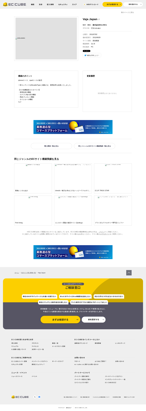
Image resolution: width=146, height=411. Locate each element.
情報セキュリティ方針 (129, 397)
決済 (40, 4)
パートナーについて (82, 372)
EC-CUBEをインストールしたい (87, 339)
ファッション (96, 28)
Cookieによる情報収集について (101, 397)
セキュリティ (63, 4)
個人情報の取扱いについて (70, 397)
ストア (74, 4)
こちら (101, 232)
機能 (32, 4)
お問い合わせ (79, 357)
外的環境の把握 (117, 397)
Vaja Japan (90, 19)
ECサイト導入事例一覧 (28, 273)
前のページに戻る (127, 12)
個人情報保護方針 (85, 397)
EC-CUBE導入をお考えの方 (22, 339)
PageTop (129, 271)
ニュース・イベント (19, 372)
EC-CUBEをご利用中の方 (21, 357)
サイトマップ (61, 407)
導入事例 (50, 4)
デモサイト (106, 234)
